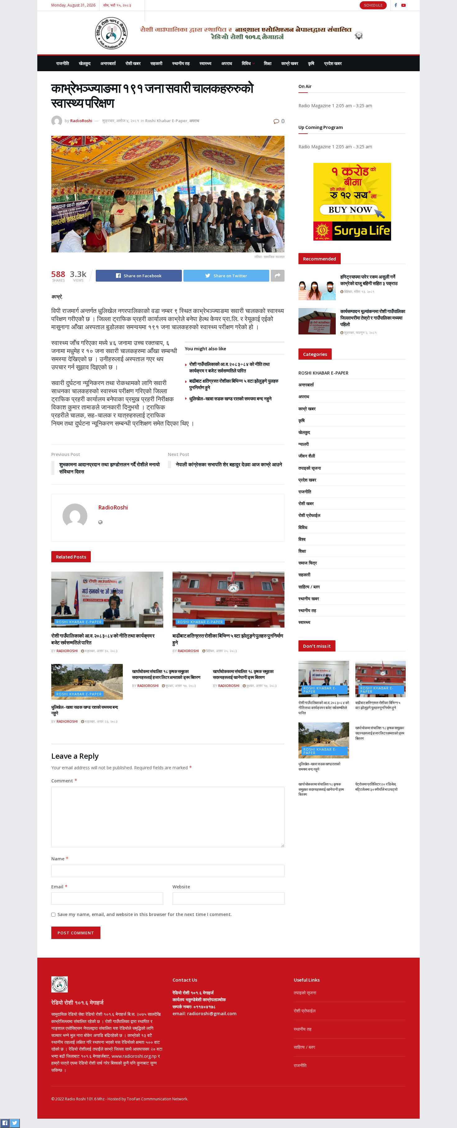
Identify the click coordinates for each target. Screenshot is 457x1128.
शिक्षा (267, 63)
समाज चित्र (307, 563)
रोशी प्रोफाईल (309, 515)
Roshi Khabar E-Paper (166, 120)
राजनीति (62, 63)
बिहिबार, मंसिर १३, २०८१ (358, 291)
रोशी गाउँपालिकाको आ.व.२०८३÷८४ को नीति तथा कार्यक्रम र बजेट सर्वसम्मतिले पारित (323, 708)
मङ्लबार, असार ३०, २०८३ (101, 650)
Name (60, 859)
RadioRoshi (81, 120)
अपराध (226, 63)
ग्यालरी (303, 444)
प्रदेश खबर (333, 63)
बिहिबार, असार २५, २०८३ (221, 650)
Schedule (373, 5)
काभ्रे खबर (289, 63)
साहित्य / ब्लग (309, 587)
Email (59, 887)
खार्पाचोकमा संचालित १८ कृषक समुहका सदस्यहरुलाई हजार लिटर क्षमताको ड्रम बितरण (166, 674)
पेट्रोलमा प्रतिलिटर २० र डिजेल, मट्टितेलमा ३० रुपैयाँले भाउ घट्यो (376, 787)
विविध (246, 63)
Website (181, 887)
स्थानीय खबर (308, 598)
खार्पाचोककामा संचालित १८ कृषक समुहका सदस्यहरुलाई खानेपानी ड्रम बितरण (243, 674)
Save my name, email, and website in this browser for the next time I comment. (145, 914)
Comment (64, 781)
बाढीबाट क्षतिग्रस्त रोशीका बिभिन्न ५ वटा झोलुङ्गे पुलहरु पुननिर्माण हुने (378, 705)
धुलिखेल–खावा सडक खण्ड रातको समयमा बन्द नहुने (230, 399)
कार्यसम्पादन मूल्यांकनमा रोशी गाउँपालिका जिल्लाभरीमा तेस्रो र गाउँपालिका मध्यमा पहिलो (372, 317)
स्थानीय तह (181, 63)
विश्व (302, 539)
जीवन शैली (306, 456)
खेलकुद (84, 63)
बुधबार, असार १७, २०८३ (180, 685)
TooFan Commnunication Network (157, 1099)
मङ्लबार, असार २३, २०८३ (101, 721)
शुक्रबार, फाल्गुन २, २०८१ (359, 332)
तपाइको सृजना (309, 468)
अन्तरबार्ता (108, 63)
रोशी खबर (133, 63)
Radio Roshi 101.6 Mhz (84, 1099)
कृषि (311, 63)
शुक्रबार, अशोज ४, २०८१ (120, 120)
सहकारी (156, 63)
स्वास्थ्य (205, 63)
